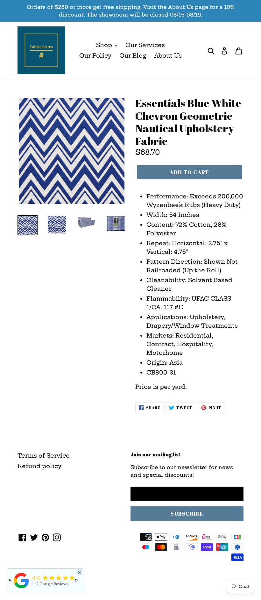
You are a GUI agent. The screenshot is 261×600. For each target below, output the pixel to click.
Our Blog (132, 55)
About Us (168, 55)
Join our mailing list (155, 454)
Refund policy (39, 466)
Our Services (145, 45)
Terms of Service (44, 455)
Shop (105, 45)
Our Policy (95, 55)
